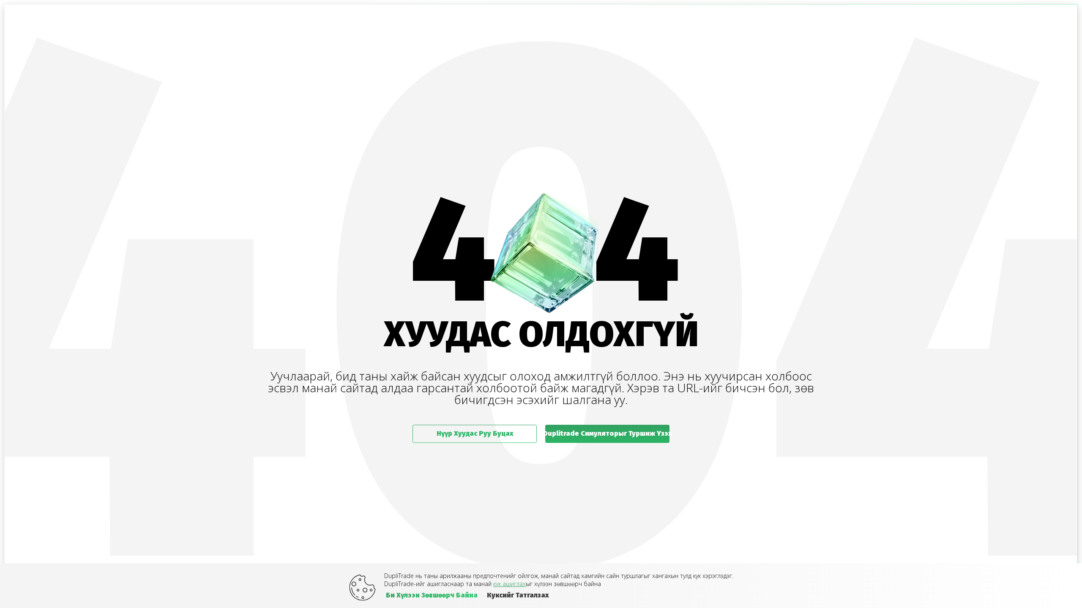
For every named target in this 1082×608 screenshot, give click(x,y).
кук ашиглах (509, 584)
